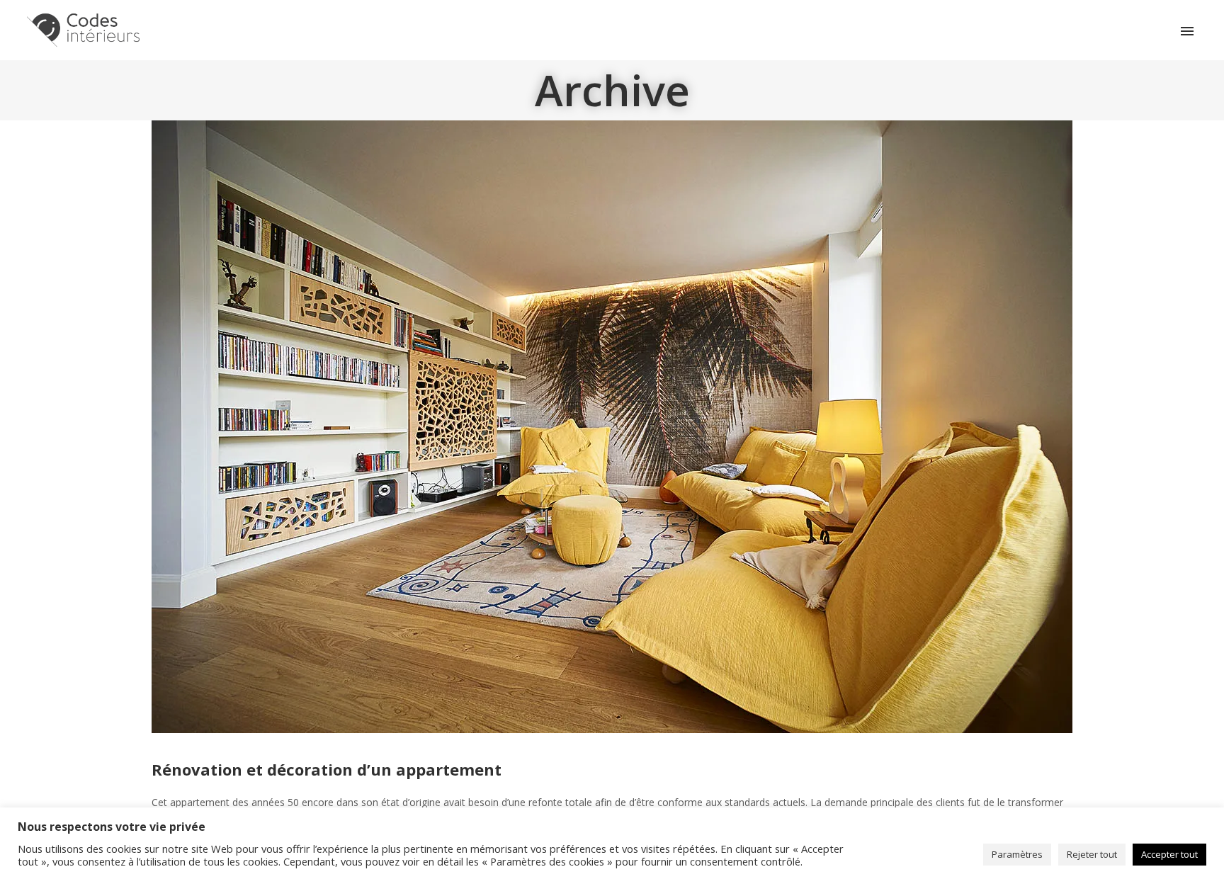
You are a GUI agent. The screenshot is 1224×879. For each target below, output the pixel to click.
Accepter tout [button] (1169, 854)
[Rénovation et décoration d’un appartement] (612, 425)
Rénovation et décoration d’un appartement (327, 769)
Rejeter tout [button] (1092, 854)
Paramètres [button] (1017, 854)
